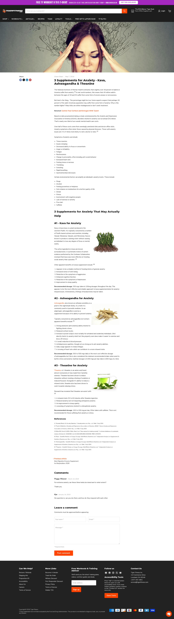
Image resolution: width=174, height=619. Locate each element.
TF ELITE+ (102, 19)
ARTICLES (30, 19)
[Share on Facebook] (20, 80)
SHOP (5, 19)
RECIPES (41, 19)
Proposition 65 (24, 578)
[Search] (124, 11)
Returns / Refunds (25, 573)
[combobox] (73, 11)
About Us (22, 584)
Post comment (63, 553)
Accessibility (23, 581)
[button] (169, 614)
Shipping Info (23, 575)
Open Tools (111, 595)
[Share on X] (24, 80)
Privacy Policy (50, 584)
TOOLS (68, 19)
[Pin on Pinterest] (30, 80)
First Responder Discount (54, 581)
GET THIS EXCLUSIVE (128, 2)
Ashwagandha (59, 303)
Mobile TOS (49, 590)
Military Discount (51, 578)
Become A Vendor (51, 573)
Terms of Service (25, 590)
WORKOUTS (16, 19)
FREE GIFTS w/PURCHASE (85, 19)
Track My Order (50, 575)
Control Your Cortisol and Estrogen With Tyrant (80, 111)
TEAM (50, 19)
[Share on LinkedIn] (27, 80)
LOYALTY (58, 19)
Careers (21, 587)
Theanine (57, 370)
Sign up (76, 589)
